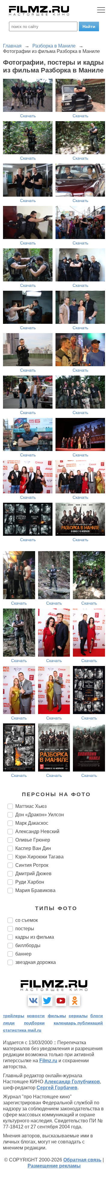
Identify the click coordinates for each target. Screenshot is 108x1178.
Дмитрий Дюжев (33, 873)
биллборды (27, 945)
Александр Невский (37, 831)
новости (36, 1015)
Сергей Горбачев (57, 1087)
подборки (34, 1022)
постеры (24, 928)
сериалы (78, 1015)
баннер (23, 953)
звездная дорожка (35, 962)
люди (9, 1022)
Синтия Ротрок (31, 865)
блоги (96, 1015)
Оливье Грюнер (32, 839)
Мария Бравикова (35, 890)
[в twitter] (47, 1000)
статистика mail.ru (22, 1030)
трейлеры (13, 1015)
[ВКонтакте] (33, 1000)
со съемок (26, 920)
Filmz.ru (48, 1060)
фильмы (57, 1015)
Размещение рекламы (54, 1165)
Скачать (28, 115)
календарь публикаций (78, 1022)
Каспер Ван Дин (33, 848)
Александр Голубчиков (72, 1081)
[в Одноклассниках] (74, 1000)
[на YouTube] (61, 1000)
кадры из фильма (34, 937)
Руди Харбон (29, 882)
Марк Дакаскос (31, 823)
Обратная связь (82, 1159)
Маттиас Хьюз (30, 806)
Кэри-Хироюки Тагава (39, 856)
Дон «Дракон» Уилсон (39, 814)
